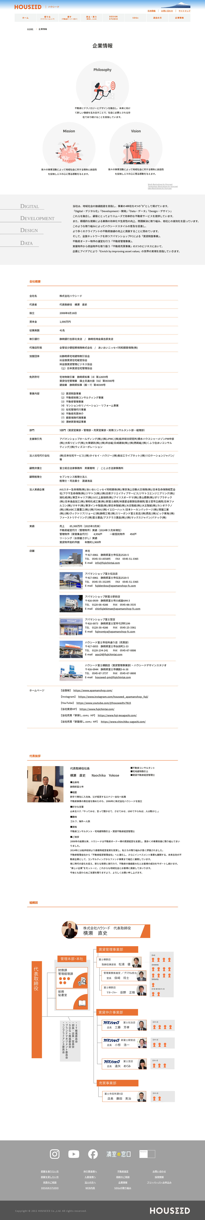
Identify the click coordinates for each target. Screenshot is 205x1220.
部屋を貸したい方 (50, 1177)
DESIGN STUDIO (50, 1188)
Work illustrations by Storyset (160, 184)
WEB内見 (90, 1188)
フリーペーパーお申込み (159, 1182)
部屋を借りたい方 (50, 1171)
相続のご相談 (123, 1177)
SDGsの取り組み (122, 1188)
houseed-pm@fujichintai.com (113, 677)
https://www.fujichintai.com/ (96, 709)
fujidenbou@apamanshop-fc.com (115, 585)
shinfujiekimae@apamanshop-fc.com (117, 608)
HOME (30, 29)
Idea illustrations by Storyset (160, 188)
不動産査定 (122, 1171)
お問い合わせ (167, 10)
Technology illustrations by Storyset (163, 186)
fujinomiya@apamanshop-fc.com (115, 631)
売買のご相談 (49, 1182)
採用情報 (151, 10)
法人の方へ (90, 1182)
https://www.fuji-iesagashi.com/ (117, 715)
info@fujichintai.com (107, 562)
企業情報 (122, 1182)
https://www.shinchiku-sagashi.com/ (123, 721)
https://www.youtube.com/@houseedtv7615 (103, 703)
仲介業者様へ (90, 1171)
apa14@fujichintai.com (108, 654)
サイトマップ (184, 10)
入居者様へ (90, 1177)
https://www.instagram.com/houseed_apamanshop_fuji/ (113, 696)
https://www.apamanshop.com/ (92, 690)
